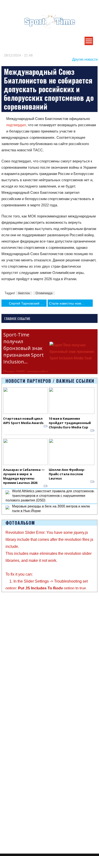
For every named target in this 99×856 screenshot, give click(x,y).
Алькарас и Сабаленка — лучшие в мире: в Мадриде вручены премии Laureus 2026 (24, 476)
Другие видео (12, 772)
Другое (6, 676)
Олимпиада (44, 293)
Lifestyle (7, 670)
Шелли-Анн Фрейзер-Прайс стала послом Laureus (67, 473)
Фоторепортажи (13, 761)
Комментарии (12, 681)
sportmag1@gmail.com (25, 836)
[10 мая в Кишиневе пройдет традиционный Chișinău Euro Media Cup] (71, 400)
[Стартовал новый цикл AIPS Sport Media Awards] (25, 400)
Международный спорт (19, 665)
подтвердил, (16, 125)
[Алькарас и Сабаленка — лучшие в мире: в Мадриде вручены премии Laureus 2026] (25, 451)
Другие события (13, 631)
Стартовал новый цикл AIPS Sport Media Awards (23, 420)
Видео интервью (14, 767)
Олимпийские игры (16, 801)
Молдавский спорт (16, 704)
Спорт (6, 733)
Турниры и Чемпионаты (20, 620)
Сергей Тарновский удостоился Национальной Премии (28, 303)
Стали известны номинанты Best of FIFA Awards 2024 (71, 303)
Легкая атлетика (14, 795)
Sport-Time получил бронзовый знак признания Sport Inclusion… (23, 348)
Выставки (8, 625)
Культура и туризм (15, 636)
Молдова (8, 659)
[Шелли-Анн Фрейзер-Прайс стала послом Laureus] (71, 451)
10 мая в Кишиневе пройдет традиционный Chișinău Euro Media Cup (70, 422)
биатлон (24, 293)
